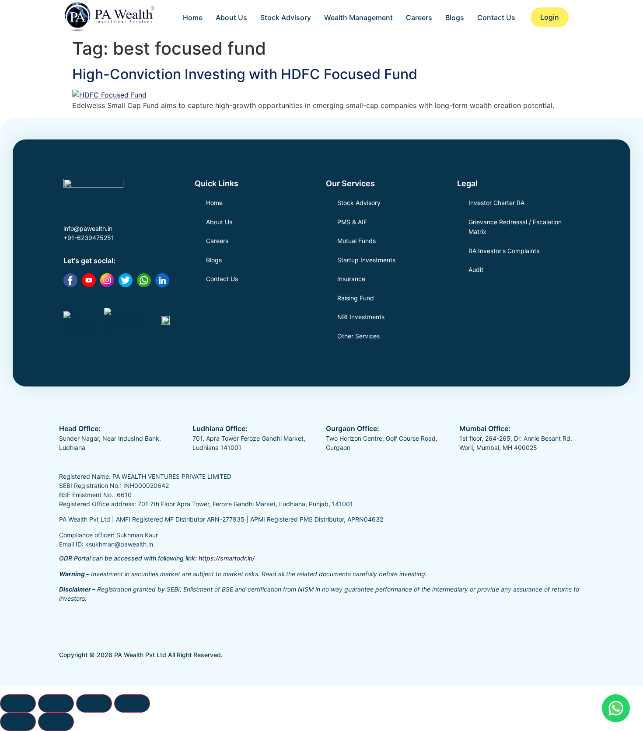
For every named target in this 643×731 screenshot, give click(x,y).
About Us (231, 17)
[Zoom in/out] (18, 703)
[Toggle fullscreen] (56, 703)
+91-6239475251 (88, 237)
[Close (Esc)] (132, 703)
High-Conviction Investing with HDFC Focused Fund (244, 74)
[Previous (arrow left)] (18, 722)
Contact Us (496, 17)
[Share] (94, 703)
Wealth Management (358, 17)
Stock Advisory (285, 17)
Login (549, 17)
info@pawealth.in (87, 228)
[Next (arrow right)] (56, 722)
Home (193, 17)
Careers (419, 17)
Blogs (454, 17)
